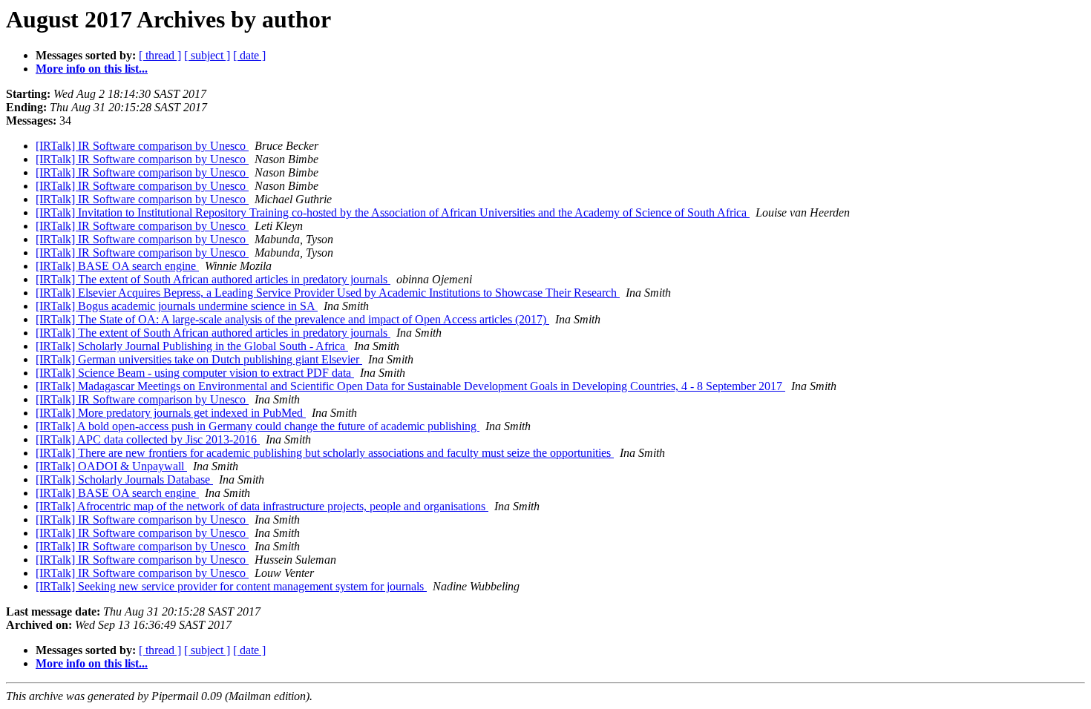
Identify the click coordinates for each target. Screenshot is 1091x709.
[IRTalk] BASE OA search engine (117, 266)
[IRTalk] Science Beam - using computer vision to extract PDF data (195, 372)
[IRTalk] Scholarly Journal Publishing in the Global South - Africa (192, 346)
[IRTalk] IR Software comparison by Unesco (142, 145)
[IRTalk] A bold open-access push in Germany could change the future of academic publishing (257, 426)
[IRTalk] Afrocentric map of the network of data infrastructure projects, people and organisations (262, 506)
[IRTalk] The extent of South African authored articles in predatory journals (213, 279)
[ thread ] (160, 55)
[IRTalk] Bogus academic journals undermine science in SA (177, 306)
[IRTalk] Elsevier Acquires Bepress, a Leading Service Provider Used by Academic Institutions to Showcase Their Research (328, 292)
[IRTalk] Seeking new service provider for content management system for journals (231, 586)
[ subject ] (207, 55)
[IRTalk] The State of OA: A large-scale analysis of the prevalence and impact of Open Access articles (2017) (292, 319)
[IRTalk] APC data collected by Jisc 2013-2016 (148, 439)
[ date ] (249, 55)
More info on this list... (92, 68)
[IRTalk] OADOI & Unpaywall (111, 466)
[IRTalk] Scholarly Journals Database (124, 479)
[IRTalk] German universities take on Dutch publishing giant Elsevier (199, 359)
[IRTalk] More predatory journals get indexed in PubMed (171, 412)
